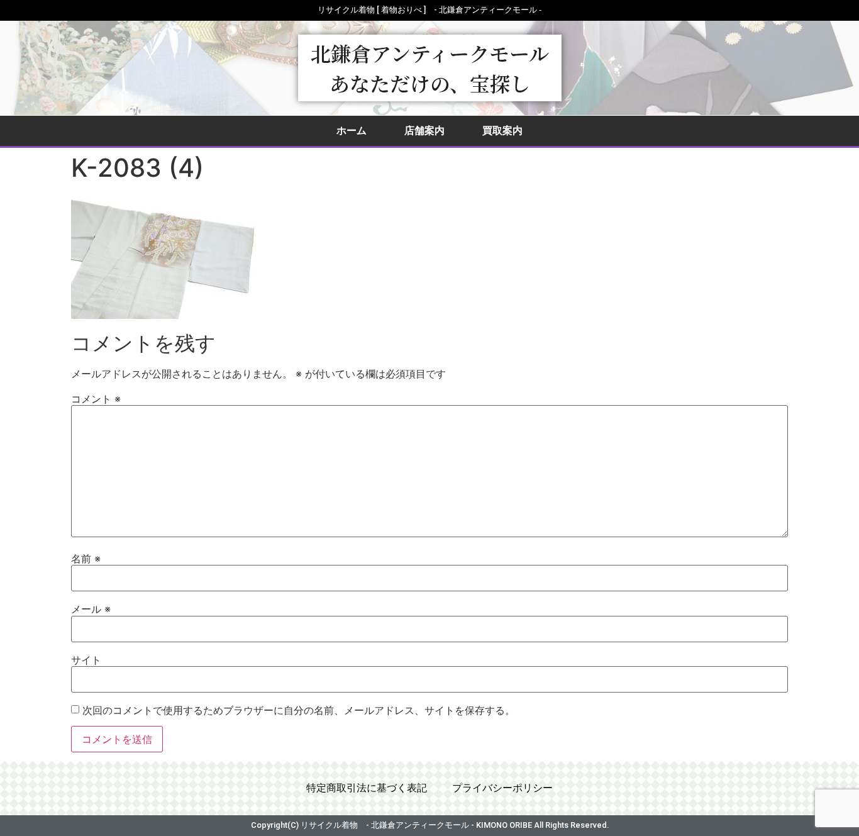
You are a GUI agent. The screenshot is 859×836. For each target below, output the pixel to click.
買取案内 (502, 131)
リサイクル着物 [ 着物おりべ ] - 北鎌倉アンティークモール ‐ (429, 9)
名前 (86, 559)
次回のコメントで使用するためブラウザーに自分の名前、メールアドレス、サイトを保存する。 (298, 710)
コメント (96, 399)
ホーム (351, 131)
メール (91, 609)
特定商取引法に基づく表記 (366, 788)
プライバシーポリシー (502, 788)
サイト (86, 660)
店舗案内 (424, 131)
